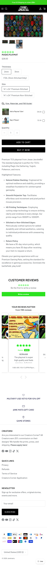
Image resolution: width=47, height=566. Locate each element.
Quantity (5, 127)
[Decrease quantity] (4, 132)
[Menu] (2, 8)
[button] (8, 52)
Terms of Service (9, 473)
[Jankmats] (23, 8)
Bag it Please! (14, 120)
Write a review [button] (23, 294)
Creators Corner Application (14, 478)
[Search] (7, 8)
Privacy (5, 465)
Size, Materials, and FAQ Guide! (18, 103)
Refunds (5, 469)
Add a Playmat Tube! (17, 111)
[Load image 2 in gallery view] (23, 26)
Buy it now (23, 150)
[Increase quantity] (17, 132)
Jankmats (11, 558)
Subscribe (10, 512)
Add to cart (23, 142)
